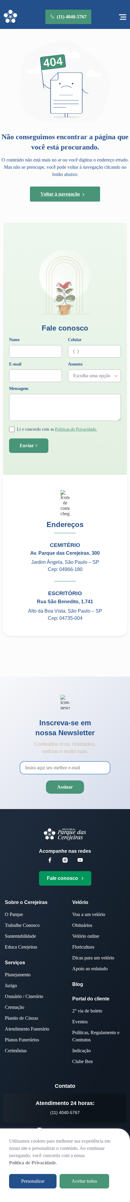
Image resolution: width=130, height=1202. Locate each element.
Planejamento (18, 974)
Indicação (81, 1050)
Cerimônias (16, 1050)
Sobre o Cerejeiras (26, 902)
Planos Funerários (22, 1039)
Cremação (14, 1007)
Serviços (15, 962)
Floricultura (83, 946)
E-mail (15, 364)
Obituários (82, 925)
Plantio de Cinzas (21, 1018)
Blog (77, 984)
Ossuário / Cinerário (24, 996)
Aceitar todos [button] (84, 1181)
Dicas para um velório (93, 957)
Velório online (85, 936)
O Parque (14, 914)
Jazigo (11, 985)
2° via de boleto (87, 1010)
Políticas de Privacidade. (76, 429)
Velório (80, 902)
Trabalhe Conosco (22, 925)
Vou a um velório (88, 914)
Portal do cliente (90, 998)
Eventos (80, 1021)
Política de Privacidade (32, 1162)
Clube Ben (82, 1061)
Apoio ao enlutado (90, 968)
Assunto (75, 364)
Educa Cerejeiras (21, 946)
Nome (14, 340)
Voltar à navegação (60, 193)
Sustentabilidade (20, 936)
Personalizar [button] (32, 1181)
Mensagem (18, 389)
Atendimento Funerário (27, 1028)
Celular (75, 340)
